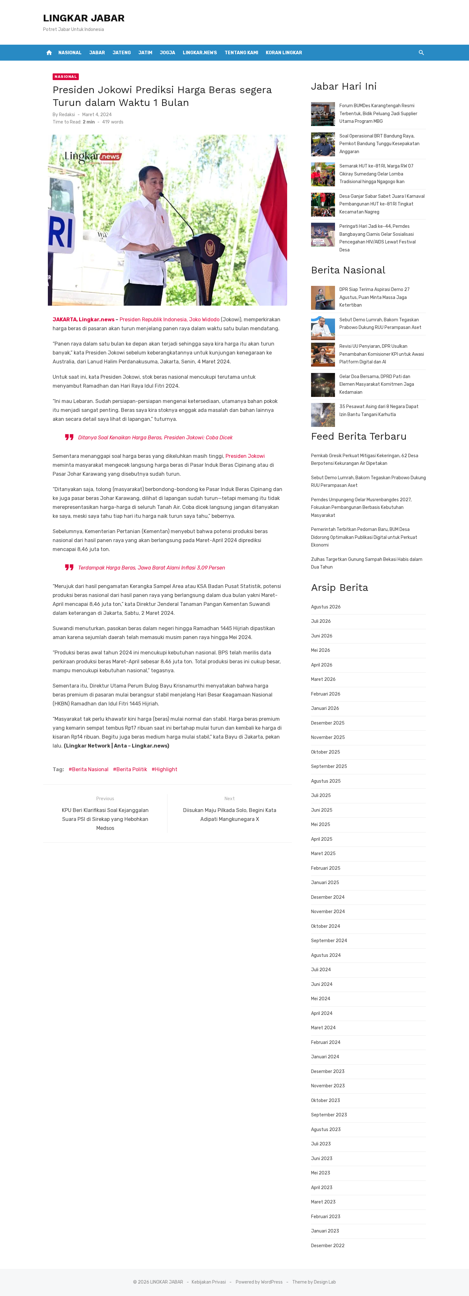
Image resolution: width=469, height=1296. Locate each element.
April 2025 (321, 839)
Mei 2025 (320, 824)
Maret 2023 (323, 1202)
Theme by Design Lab (314, 1282)
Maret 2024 (323, 1028)
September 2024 (329, 940)
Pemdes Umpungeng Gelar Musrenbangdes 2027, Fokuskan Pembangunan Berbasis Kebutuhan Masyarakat (361, 507)
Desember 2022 (328, 1245)
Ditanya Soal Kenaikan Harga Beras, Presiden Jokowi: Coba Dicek (155, 438)
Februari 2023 (325, 1216)
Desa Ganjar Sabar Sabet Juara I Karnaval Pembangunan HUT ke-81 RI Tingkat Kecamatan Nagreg (382, 204)
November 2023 (328, 1086)
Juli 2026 (321, 621)
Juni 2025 (321, 810)
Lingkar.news (200, 53)
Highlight (166, 769)
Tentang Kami (241, 53)
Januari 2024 (325, 1057)
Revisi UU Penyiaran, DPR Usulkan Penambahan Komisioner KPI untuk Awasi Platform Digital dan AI (381, 354)
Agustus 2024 (326, 955)
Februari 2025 (325, 868)
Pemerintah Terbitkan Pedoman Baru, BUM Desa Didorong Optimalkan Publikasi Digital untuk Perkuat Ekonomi (364, 537)
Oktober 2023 (325, 1100)
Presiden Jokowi (245, 456)
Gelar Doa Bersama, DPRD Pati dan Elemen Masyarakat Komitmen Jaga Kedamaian (376, 384)
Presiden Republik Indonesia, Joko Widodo (170, 320)
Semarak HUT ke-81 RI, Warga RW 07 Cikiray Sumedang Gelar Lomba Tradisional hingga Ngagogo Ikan (376, 173)
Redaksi (67, 114)
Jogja (167, 53)
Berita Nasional (90, 769)
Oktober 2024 (325, 926)
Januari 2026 (325, 708)
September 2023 (329, 1115)
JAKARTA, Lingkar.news (84, 320)
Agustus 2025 (326, 781)
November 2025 (328, 737)
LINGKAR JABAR (84, 18)
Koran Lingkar (284, 53)
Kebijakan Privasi (209, 1282)
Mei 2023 (320, 1173)
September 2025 (329, 766)
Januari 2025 (325, 882)
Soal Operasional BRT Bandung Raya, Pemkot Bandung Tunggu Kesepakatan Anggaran (379, 143)
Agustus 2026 (326, 607)
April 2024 (321, 1013)
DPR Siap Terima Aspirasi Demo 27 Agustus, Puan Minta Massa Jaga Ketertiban (374, 297)
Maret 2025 (323, 853)
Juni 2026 (321, 636)
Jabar (97, 53)
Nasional (70, 53)
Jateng (122, 53)
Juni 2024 (321, 984)
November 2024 (328, 911)
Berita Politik (131, 769)
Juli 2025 (321, 795)
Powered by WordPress (259, 1282)
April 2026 (321, 665)
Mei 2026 (320, 650)
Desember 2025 (328, 723)
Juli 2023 (321, 1144)
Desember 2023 (328, 1071)
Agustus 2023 (326, 1129)
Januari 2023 (325, 1231)
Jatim (145, 53)
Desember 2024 (328, 897)
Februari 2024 (325, 1042)
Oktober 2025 (325, 752)
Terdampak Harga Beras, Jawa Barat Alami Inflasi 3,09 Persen (151, 568)
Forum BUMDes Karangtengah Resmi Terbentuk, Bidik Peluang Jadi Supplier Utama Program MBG (378, 113)
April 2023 (321, 1187)
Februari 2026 (325, 694)
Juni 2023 (321, 1158)
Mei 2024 (320, 999)
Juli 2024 (321, 969)
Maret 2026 (323, 679)
